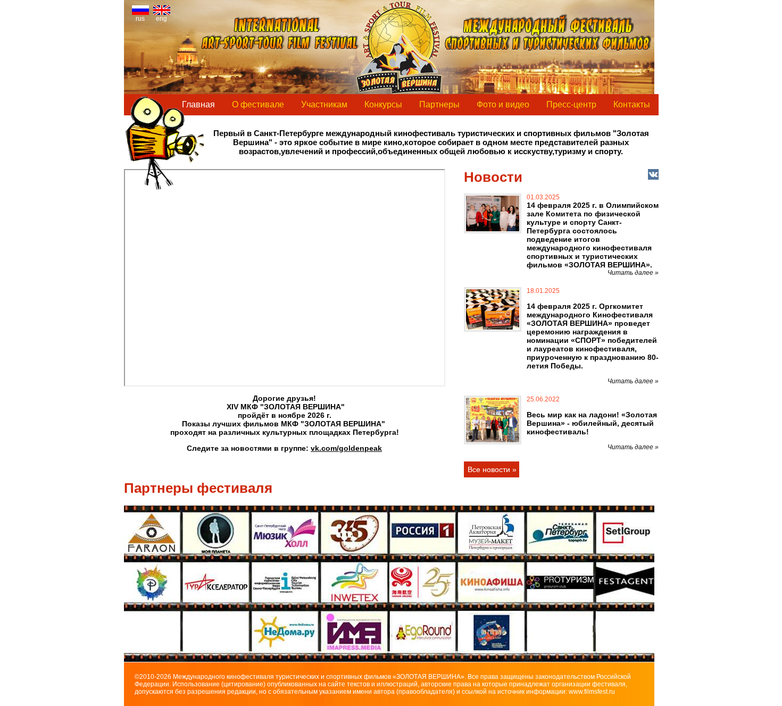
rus (140, 18)
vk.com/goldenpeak (346, 448)
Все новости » (492, 469)
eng (161, 18)
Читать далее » (633, 272)
